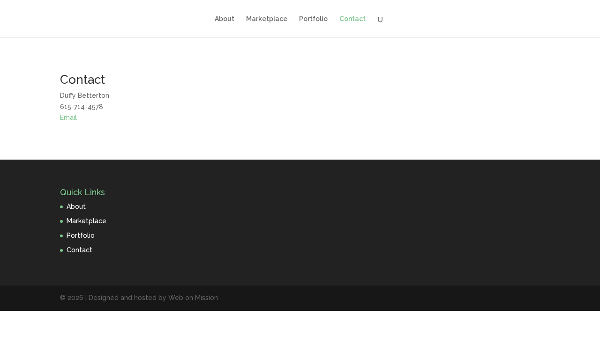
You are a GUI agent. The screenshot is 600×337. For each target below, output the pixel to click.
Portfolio (313, 18)
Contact (352, 18)
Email (68, 117)
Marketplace (266, 18)
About (224, 18)
